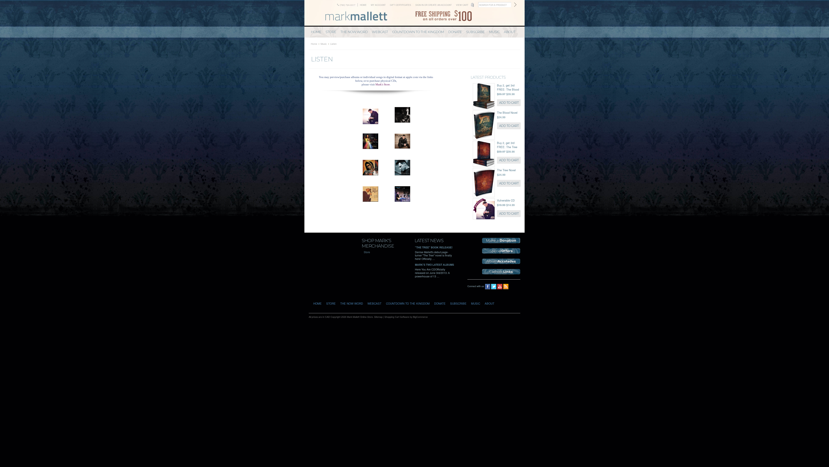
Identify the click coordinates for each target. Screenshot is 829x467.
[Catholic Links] (501, 273)
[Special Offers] (501, 252)
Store (367, 252)
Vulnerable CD (506, 200)
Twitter (494, 286)
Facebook (487, 286)
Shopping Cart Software (396, 316)
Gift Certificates (400, 4)
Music (324, 43)
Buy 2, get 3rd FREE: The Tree (507, 145)
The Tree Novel (506, 170)
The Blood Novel (507, 112)
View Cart (462, 4)
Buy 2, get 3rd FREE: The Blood (508, 87)
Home (363, 4)
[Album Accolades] (501, 263)
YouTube (500, 286)
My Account (378, 4)
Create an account (440, 4)
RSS (506, 286)
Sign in (419, 4)
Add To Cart (509, 103)
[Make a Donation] (501, 242)
